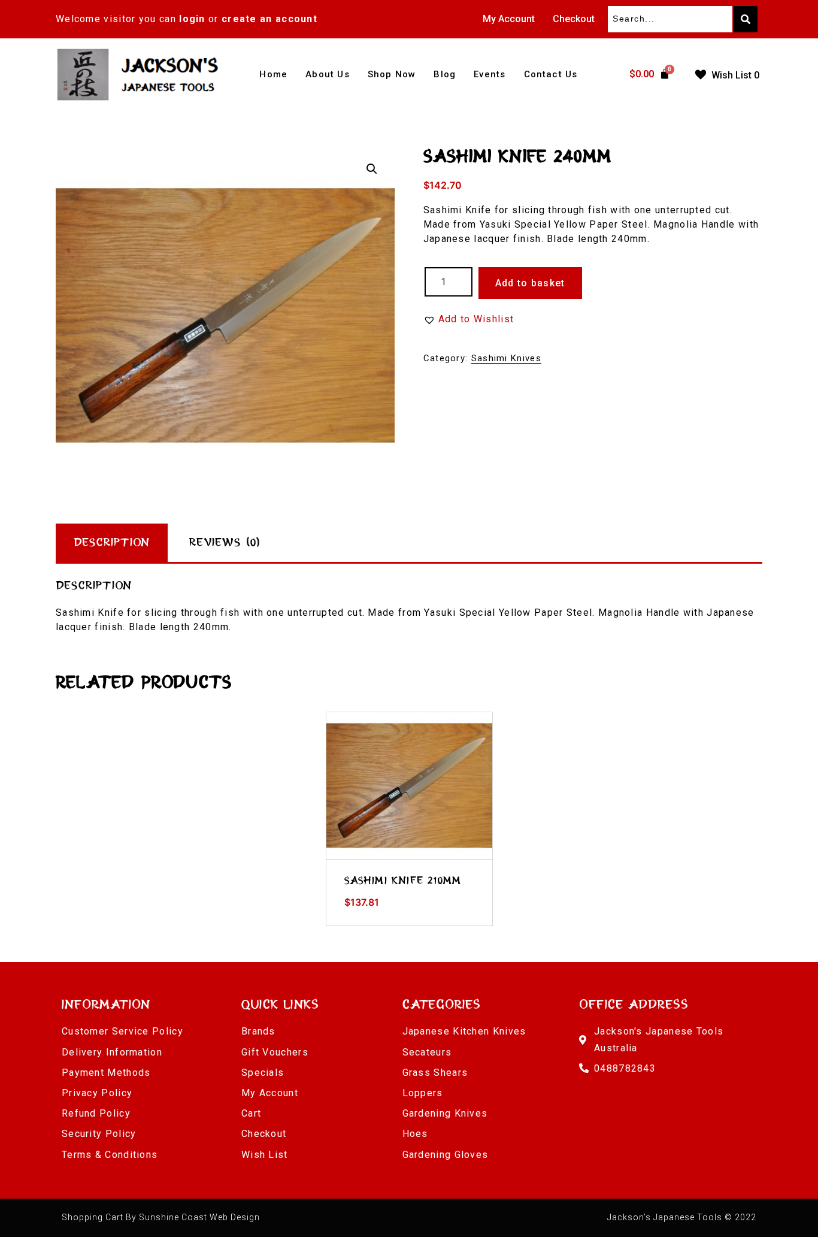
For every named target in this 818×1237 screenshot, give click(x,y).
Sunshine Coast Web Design (199, 1217)
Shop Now (392, 74)
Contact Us (551, 74)
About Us (327, 74)
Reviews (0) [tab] (224, 543)
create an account (269, 19)
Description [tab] (112, 543)
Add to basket (530, 283)
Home (273, 74)
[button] (372, 169)
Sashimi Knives (506, 358)
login (192, 19)
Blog (445, 74)
